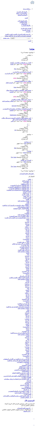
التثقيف (12, 92)
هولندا (32, 49)
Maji (15, 148)
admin (25, 64)
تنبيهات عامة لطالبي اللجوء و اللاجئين (21, 99)
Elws (25, 143)
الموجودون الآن (29, 400)
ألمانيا (11, 64)
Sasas (15, 87)
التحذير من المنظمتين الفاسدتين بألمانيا (20, 62)
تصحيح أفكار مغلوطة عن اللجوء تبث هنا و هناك (18, 90)
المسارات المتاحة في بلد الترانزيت (22, 72)
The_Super (14, 157)
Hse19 (25, 152)
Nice (15, 69)
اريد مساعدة (27, 142)
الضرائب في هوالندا (26, 160)
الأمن (12, 121)
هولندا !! (29, 151)
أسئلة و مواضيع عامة (8, 101)
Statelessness (13, 115)
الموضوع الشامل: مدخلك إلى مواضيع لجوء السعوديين (17, 108)
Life (15, 130)
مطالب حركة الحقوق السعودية (23, 81)
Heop (25, 162)
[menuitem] (22, 12)
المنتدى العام (9, 82)
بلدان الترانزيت (9, 73)
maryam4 (14, 105)
